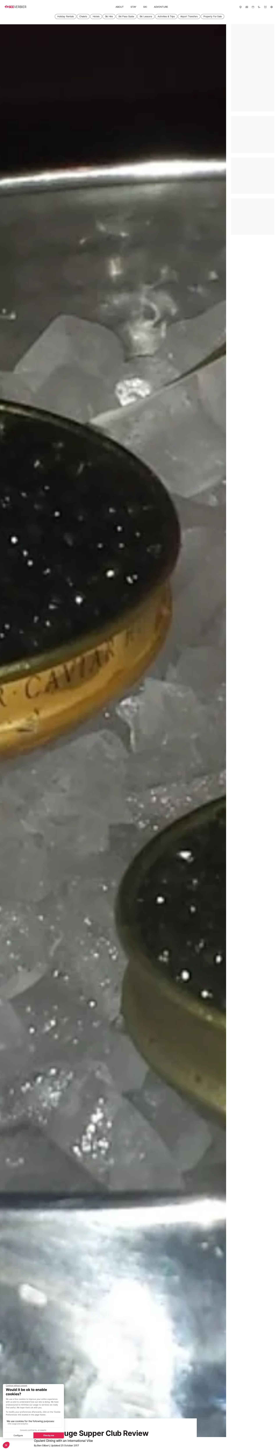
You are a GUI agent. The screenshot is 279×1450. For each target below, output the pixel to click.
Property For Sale (212, 16)
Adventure (161, 6)
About (120, 6)
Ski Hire (109, 16)
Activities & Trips (166, 16)
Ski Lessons (146, 16)
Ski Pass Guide (126, 16)
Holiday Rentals (65, 16)
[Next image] (220, 730)
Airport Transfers (189, 16)
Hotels (96, 16)
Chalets (83, 16)
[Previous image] (5, 730)
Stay (133, 6)
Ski (145, 6)
